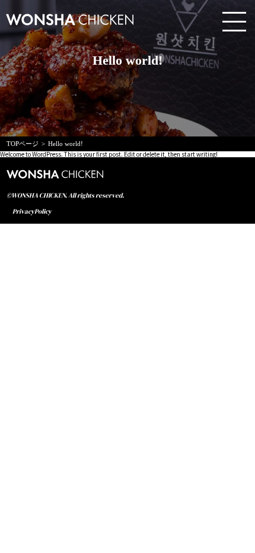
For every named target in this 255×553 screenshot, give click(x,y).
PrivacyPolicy (32, 211)
